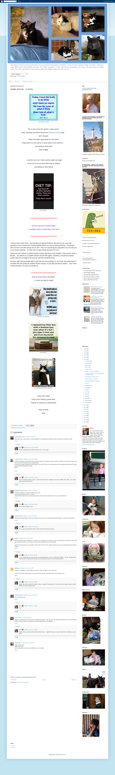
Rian (20, 447)
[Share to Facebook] (32, 425)
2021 (85, 359)
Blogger (64, 754)
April (86, 396)
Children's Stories (27, 81)
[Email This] (26, 425)
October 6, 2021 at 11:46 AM (26, 538)
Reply (16, 441)
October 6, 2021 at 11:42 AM (31, 504)
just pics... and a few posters (92, 371)
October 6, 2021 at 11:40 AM (31, 447)
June (86, 392)
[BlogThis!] (28, 425)
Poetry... (17, 81)
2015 (85, 415)
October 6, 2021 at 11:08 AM (31, 459)
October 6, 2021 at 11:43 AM (31, 526)
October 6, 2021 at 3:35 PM (30, 582)
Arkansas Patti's (55, 132)
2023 (85, 355)
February (87, 400)
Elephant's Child (19, 490)
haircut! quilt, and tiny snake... (92, 376)
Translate (22, 76)
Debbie (16, 538)
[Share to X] (30, 425)
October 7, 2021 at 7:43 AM (30, 629)
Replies (18, 444)
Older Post (73, 679)
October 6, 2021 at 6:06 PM (30, 595)
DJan (16, 617)
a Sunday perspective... (96, 316)
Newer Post (13, 679)
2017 (85, 411)
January (87, 402)
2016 (85, 413)
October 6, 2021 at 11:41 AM (31, 477)
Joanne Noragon (19, 595)
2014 (85, 417)
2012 (85, 422)
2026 (85, 348)
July (86, 390)
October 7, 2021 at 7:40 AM (30, 606)
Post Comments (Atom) (22, 682)
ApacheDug (18, 436)
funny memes (17, 427)
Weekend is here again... (97, 287)
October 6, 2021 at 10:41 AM (28, 436)
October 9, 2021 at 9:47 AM (27, 642)
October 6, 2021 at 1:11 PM (30, 555)
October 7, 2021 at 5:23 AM (24, 617)
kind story (23, 427)
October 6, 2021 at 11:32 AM (30, 490)
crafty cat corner (19, 459)
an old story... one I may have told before (96, 297)
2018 (85, 409)
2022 (85, 357)
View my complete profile (88, 444)
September (88, 385)
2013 (85, 419)
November (87, 363)
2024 (85, 353)
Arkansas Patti (18, 516)
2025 (85, 351)
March (86, 398)
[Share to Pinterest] (33, 425)
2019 (85, 407)
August (87, 387)
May (86, 394)
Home (10, 81)
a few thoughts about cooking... (92, 381)
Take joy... (87, 383)
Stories (13, 747)
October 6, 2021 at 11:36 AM (30, 516)
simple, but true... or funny (91, 379)
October (87, 365)
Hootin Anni (18, 642)
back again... (88, 367)
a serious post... (89, 369)
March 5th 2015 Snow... (96, 307)
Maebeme (17, 568)
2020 (85, 405)
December (87, 361)
